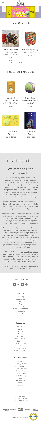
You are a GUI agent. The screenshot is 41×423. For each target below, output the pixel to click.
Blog (20, 304)
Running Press (20, 364)
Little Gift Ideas (20, 343)
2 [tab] (15, 62)
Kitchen (20, 329)
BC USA (20, 383)
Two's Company (20, 376)
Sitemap (20, 316)
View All (20, 385)
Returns (21, 313)
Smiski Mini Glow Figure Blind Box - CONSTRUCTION (11, 100)
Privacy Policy (20, 311)
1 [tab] (11, 62)
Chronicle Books (20, 369)
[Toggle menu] (3, 3)
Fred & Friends (20, 373)
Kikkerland (20, 361)
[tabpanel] (20, 12)
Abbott (20, 378)
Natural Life (20, 371)
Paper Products (20, 339)
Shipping (20, 297)
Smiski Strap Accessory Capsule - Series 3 (30, 100)
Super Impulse (20, 366)
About (20, 302)
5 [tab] (26, 62)
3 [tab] (19, 62)
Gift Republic (20, 380)
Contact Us (20, 299)
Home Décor (20, 327)
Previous (4, 8)
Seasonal (20, 341)
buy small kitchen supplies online (23, 218)
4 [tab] (22, 62)
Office (20, 331)
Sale (20, 346)
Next (37, 8)
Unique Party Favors (20, 351)
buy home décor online (18, 194)
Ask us (35, 266)
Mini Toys (20, 336)
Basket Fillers (20, 348)
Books (20, 334)
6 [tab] (29, 62)
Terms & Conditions (20, 309)
